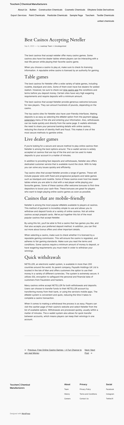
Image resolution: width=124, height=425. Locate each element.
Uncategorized (60, 46)
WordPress (26, 413)
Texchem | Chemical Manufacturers (28, 4)
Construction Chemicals (50, 10)
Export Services (19, 15)
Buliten (33, 10)
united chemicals (105, 21)
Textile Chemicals (105, 15)
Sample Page (76, 15)
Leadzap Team (46, 46)
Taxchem (89, 15)
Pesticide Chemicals (57, 15)
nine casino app (70, 90)
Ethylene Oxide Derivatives (101, 10)
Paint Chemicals (37, 15)
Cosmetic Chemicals (75, 10)
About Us (22, 10)
